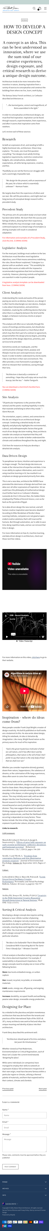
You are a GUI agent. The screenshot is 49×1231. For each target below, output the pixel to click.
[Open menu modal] (45, 8)
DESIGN (24, 20)
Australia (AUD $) (10, 1204)
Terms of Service (12, 1210)
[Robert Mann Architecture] (10, 8)
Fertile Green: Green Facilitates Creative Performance (23, 879)
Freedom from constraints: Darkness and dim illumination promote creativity (21, 858)
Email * (5, 1121)
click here (36, 657)
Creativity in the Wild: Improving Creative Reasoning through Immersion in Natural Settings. (24, 897)
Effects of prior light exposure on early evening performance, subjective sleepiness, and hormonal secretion (24, 844)
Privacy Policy (25, 1210)
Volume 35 (17, 863)
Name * (5, 1109)
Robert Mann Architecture (22, 1208)
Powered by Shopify (8, 1215)
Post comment (10, 1167)
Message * (6, 1134)
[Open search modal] (34, 8)
